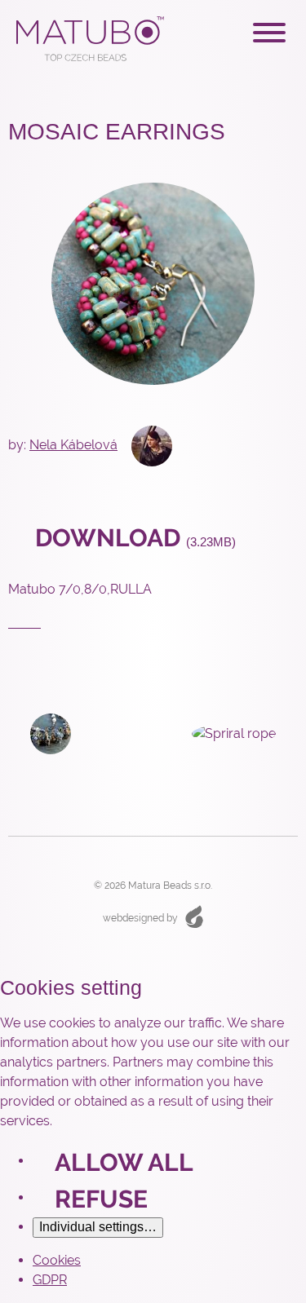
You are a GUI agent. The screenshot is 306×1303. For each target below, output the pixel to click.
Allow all (124, 1162)
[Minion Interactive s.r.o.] (194, 916)
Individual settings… (98, 1227)
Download (132, 537)
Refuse (101, 1199)
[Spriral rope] (245, 734)
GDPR (50, 1280)
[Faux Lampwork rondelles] (39, 732)
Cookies (57, 1260)
